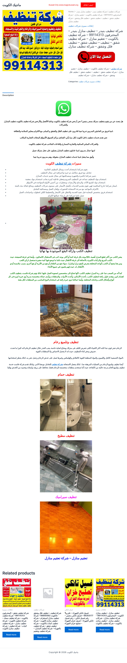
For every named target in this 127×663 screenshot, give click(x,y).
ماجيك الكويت (11, 5)
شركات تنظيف (114, 12)
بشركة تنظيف (57, 364)
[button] (88, 4)
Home (71, 12)
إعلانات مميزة (87, 26)
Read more (11, 634)
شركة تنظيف (116, 68)
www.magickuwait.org (68, 5)
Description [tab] (8, 95)
